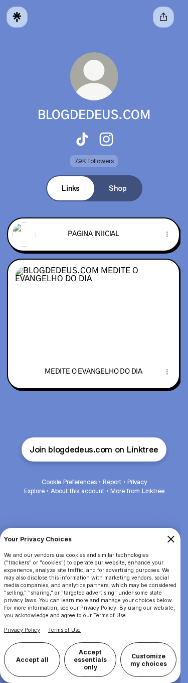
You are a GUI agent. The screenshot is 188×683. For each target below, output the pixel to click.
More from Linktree (137, 491)
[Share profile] (163, 17)
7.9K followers (94, 161)
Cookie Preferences (69, 482)
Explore (34, 491)
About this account (77, 491)
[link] (82, 139)
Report (112, 482)
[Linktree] (17, 17)
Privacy (137, 482)
